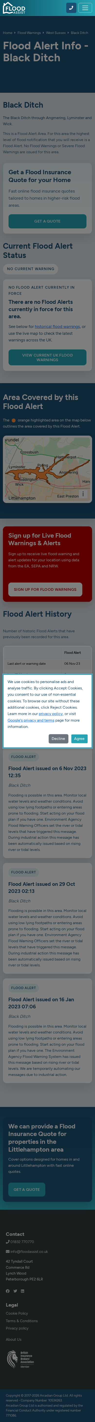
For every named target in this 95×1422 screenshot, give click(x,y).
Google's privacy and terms (31, 720)
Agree (79, 738)
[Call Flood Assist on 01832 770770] (71, 8)
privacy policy (51, 714)
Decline (58, 738)
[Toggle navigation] (85, 8)
